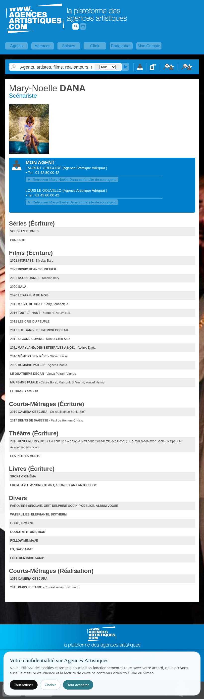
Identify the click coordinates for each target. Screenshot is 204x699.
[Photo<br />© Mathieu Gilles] (29, 153)
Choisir (50, 685)
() (84, 168)
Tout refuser (23, 685)
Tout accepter (78, 685)
